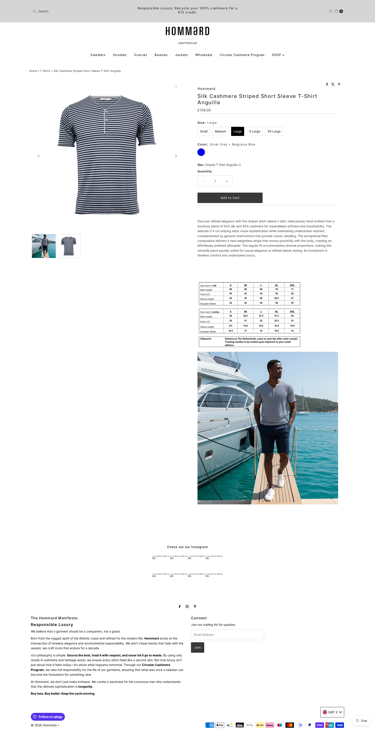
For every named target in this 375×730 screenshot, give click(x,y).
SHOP (277, 55)
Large (238, 131)
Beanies (161, 55)
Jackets (181, 55)
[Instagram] (187, 606)
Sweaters (98, 55)
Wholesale (203, 55)
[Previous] (39, 155)
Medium (220, 131)
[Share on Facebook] (327, 84)
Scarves (140, 55)
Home (33, 71)
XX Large (274, 131)
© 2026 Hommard (44, 725)
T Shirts (45, 71)
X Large (254, 131)
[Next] (176, 155)
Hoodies (120, 55)
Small (203, 131)
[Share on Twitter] (333, 84)
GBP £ (333, 712)
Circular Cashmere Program (242, 55)
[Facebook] (180, 606)
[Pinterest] (195, 606)
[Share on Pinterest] (339, 84)
